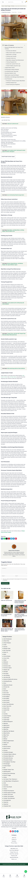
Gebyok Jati (6, 669)
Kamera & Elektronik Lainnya (10, 679)
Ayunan (5, 646)
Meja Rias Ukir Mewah (9, 731)
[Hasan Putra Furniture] (14, 548)
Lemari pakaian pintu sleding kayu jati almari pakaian (20, 629)
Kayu (5, 683)
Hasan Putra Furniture (14, 550)
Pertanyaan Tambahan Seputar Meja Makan (15, 80)
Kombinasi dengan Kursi (11, 82)
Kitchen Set (6, 687)
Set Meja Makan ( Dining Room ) (11, 781)
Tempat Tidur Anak (8, 794)
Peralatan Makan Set (9, 756)
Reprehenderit (7, 771)
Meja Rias (6, 729)
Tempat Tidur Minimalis (9, 798)
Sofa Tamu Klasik (8, 786)
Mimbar (5, 738)
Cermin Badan (7, 656)
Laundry (6, 713)
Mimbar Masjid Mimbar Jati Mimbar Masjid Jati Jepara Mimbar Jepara (7, 629)
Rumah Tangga (7, 775)
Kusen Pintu (6, 708)
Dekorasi (6, 662)
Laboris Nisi (6, 710)
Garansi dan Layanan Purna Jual (13, 63)
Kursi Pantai (6, 700)
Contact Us (14, 839)
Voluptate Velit (7, 806)
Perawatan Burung (8, 758)
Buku (5, 654)
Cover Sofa (6, 658)
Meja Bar (6, 723)
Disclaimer (14, 841)
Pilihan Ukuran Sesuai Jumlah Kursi (13, 52)
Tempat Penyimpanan (9, 790)
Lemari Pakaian (7, 715)
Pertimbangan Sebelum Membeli (12, 69)
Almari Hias (6, 640)
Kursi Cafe (6, 692)
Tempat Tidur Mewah (9, 796)
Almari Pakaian (7, 642)
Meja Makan (6, 727)
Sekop (5, 777)
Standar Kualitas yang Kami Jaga (13, 65)
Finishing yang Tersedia (11, 56)
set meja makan (13, 376)
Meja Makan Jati (14, 848)
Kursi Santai (6, 702)
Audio (5, 644)
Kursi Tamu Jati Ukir (14, 853)
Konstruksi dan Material (11, 50)
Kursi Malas (6, 698)
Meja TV (6, 736)
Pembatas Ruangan (8, 752)
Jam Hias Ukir (7, 677)
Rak (4, 767)
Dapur (5, 660)
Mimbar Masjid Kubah (9, 740)
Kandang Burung (8, 681)
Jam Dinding (7, 675)
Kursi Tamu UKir (7, 706)
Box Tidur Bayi (7, 650)
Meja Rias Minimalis (14, 857)
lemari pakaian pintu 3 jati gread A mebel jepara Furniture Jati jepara (20, 601)
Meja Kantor (6, 725)
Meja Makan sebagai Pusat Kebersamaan (15, 60)
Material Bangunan (8, 721)
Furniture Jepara (8, 667)
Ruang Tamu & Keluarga (9, 773)
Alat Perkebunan (8, 639)
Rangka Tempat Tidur (9, 769)
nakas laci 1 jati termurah (12, 123)
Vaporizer (6, 802)
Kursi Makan (6, 696)
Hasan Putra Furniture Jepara (14, 864)
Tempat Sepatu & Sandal (9, 792)
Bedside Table (7, 648)
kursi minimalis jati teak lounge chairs (15, 194)
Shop (10, 876)
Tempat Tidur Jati (14, 852)
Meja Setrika (7, 733)
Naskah (5, 744)
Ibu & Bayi (6, 673)
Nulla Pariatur (7, 748)
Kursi (5, 688)
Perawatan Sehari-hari (11, 58)
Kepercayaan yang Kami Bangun (12, 75)
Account (17, 876)
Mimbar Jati (14, 859)
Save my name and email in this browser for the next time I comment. (15, 579)
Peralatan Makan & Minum (10, 754)
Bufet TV (6, 652)
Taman (5, 788)
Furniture (6, 663)
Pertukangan (7, 763)
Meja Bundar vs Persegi (11, 54)
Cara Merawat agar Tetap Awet (11, 71)
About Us (14, 837)
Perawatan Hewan (8, 760)
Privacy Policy (14, 842)
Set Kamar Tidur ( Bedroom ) (10, 779)
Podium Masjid (7, 765)
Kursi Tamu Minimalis (9, 704)
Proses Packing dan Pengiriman (13, 84)
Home (4, 876)
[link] (2, 538)
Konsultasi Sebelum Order (10, 73)
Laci (5, 712)
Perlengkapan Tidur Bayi (9, 761)
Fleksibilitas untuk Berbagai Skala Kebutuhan (14, 76)
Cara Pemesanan (8, 78)
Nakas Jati (6, 742)
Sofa (5, 783)
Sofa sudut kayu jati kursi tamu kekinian (16, 368)
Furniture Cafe (7, 665)
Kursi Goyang (7, 694)
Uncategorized (7, 800)
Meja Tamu (6, 735)
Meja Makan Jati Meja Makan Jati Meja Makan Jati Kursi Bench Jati (21, 615)
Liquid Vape (6, 717)
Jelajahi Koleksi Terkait (10, 67)
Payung (5, 750)
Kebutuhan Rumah (8, 685)
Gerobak (6, 671)
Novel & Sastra (7, 746)
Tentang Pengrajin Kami (11, 62)
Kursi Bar (6, 690)
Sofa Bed (6, 785)
